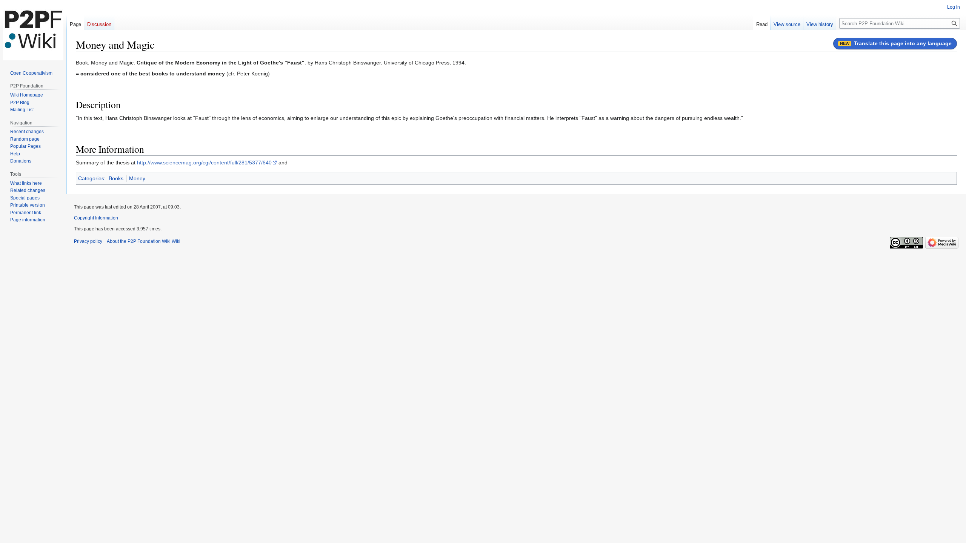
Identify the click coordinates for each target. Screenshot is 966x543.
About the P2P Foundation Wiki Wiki (143, 241)
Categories (91, 178)
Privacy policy (88, 241)
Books (116, 178)
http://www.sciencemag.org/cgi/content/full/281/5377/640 (204, 163)
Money (137, 178)
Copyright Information (96, 218)
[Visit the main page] (33, 30)
